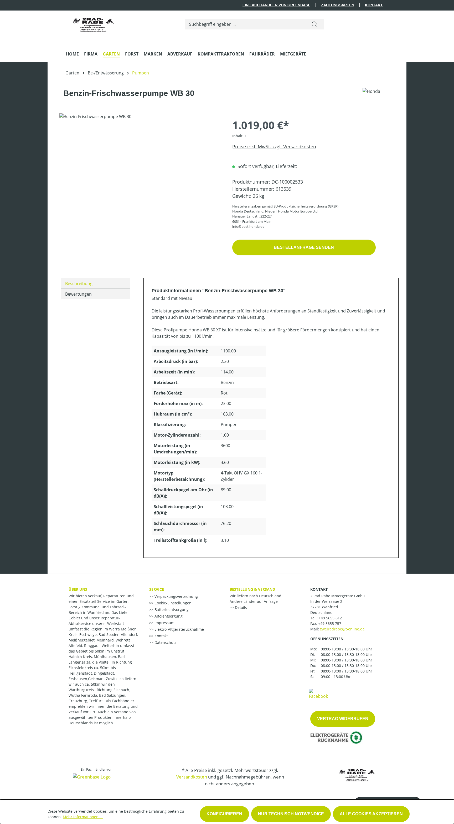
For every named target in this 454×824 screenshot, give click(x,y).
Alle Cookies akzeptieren (371, 814)
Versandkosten (191, 777)
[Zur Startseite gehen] (93, 23)
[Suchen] (314, 24)
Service (156, 589)
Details (240, 607)
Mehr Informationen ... (83, 816)
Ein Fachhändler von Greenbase (276, 5)
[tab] (95, 283)
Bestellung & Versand (252, 589)
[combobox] (245, 24)
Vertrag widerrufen (342, 718)
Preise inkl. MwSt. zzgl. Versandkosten (274, 146)
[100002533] (140, 169)
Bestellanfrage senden (304, 247)
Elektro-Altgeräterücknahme (178, 629)
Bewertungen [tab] (78, 294)
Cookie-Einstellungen (172, 602)
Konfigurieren (224, 814)
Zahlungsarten (337, 5)
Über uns (78, 589)
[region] (140, 169)
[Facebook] (318, 693)
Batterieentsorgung (171, 609)
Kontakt (374, 5)
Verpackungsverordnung (175, 596)
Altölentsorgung (168, 616)
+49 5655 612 (330, 617)
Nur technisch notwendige (291, 814)
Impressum (163, 622)
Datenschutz (165, 642)
